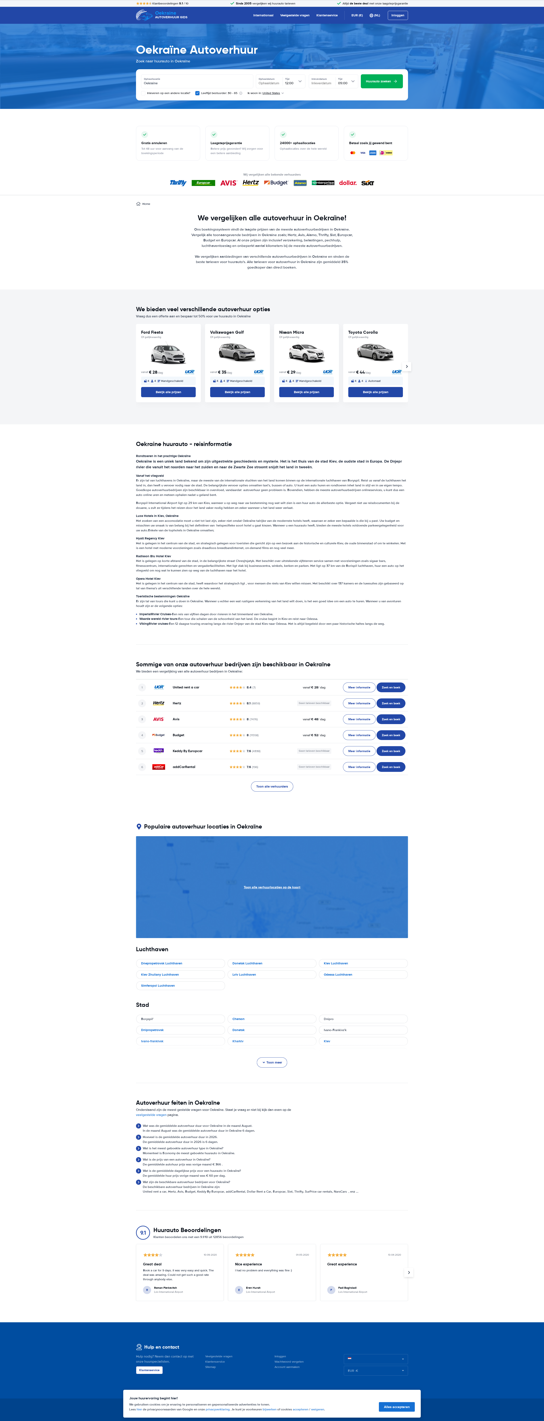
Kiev (327, 1041)
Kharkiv (238, 1041)
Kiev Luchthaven (336, 963)
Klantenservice (327, 15)
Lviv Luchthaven (244, 974)
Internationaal (263, 15)
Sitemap (210, 1367)
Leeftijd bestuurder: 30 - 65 (219, 93)
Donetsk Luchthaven (247, 963)
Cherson (238, 1019)
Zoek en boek (391, 687)
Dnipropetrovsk (152, 1030)
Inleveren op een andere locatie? (168, 93)
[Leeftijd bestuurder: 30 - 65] (197, 93)
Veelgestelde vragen (295, 15)
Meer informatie (359, 687)
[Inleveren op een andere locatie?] (143, 93)
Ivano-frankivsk (152, 1041)
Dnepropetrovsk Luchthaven (161, 963)
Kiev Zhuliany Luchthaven (160, 974)
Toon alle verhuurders (272, 786)
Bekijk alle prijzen (168, 392)
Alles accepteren (397, 1406)
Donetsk (238, 1030)
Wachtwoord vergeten (289, 1361)
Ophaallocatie (152, 79)
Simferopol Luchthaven (158, 985)
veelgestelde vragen (151, 1115)
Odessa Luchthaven (338, 974)
